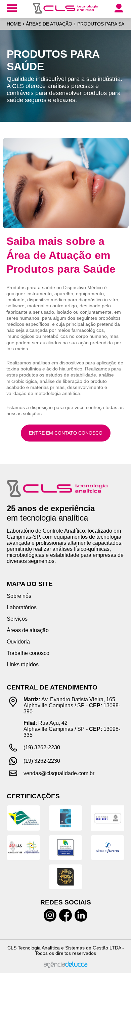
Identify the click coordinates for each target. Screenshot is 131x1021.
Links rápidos (23, 664)
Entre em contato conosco (65, 433)
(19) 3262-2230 (42, 747)
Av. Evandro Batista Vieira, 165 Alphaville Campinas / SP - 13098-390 (72, 705)
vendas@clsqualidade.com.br (59, 773)
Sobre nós (19, 596)
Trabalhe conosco (28, 653)
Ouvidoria (18, 642)
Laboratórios (22, 607)
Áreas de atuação (49, 24)
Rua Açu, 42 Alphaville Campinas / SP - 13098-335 (72, 729)
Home (14, 24)
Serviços (17, 619)
